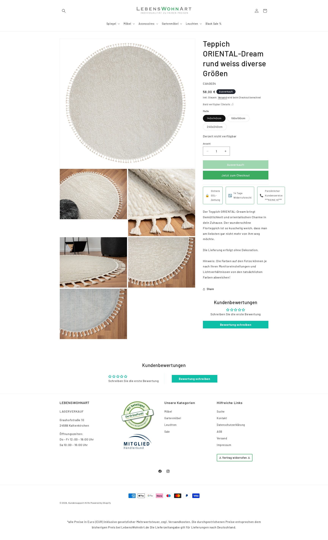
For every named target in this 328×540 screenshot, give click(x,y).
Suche (221, 411)
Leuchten (170, 425)
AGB (219, 431)
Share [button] (210, 289)
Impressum (224, 445)
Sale (167, 431)
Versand (222, 97)
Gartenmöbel (172, 418)
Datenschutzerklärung (231, 425)
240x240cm (217, 127)
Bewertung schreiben (235, 324)
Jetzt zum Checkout (236, 175)
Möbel (168, 411)
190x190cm (240, 119)
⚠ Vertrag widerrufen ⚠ (234, 457)
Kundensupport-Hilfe (79, 503)
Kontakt (222, 418)
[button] (64, 11)
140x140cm (216, 119)
